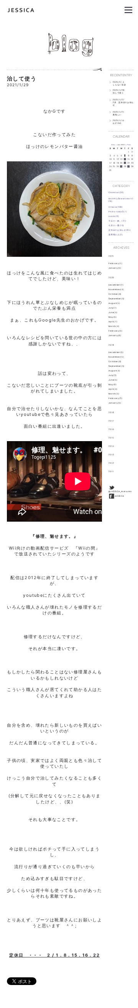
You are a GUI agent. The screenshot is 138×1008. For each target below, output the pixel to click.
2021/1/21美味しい (118, 113)
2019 (111, 345)
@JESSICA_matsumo (120, 491)
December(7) (116, 285)
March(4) (113, 326)
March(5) (113, 393)
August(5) (114, 303)
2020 (111, 277)
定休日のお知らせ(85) (119, 230)
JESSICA (119, 496)
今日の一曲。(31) (117, 221)
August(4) (114, 370)
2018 (111, 412)
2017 (111, 421)
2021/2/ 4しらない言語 (119, 83)
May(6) (112, 384)
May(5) (112, 317)
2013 (111, 454)
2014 (111, 446)
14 (125, 159)
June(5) (112, 380)
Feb (129, 145)
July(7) (112, 308)
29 (128, 167)
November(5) (116, 357)
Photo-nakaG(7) (117, 211)
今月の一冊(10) (116, 225)
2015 (111, 438)
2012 (111, 463)
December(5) (116, 352)
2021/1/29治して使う (118, 91)
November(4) (116, 289)
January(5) (115, 268)
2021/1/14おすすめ (118, 121)
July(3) (112, 375)
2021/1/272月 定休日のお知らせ (123, 102)
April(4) (112, 389)
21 (125, 163)
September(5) (116, 298)
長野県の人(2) (115, 234)
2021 (111, 255)
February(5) (115, 331)
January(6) (115, 335)
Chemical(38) (116, 192)
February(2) (115, 398)
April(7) (112, 321)
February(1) (115, 263)
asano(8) (113, 216)
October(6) (115, 294)
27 (121, 167)
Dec (113, 145)
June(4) (112, 312)
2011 (111, 471)
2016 (111, 429)
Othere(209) (115, 207)
